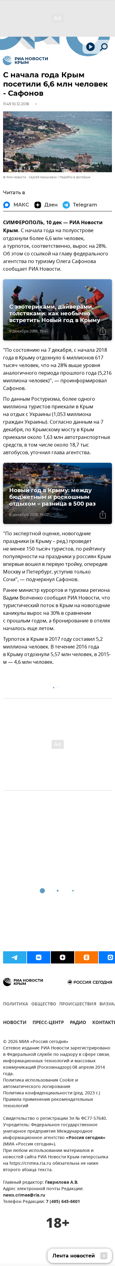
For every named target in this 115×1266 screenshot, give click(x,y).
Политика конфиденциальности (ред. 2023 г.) (51, 1093)
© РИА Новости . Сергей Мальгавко (30, 177)
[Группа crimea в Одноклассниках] (86, 957)
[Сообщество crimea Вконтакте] (38, 957)
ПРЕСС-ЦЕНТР (48, 1023)
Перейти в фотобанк (74, 177)
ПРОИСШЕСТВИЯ (77, 1004)
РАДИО (78, 1023)
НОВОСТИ (14, 1023)
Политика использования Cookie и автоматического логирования (40, 1083)
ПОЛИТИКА (15, 1004)
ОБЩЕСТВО (43, 1004)
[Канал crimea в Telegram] (14, 957)
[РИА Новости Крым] (25, 61)
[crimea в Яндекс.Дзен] (62, 957)
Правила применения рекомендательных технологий (48, 1103)
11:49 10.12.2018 (16, 104)
